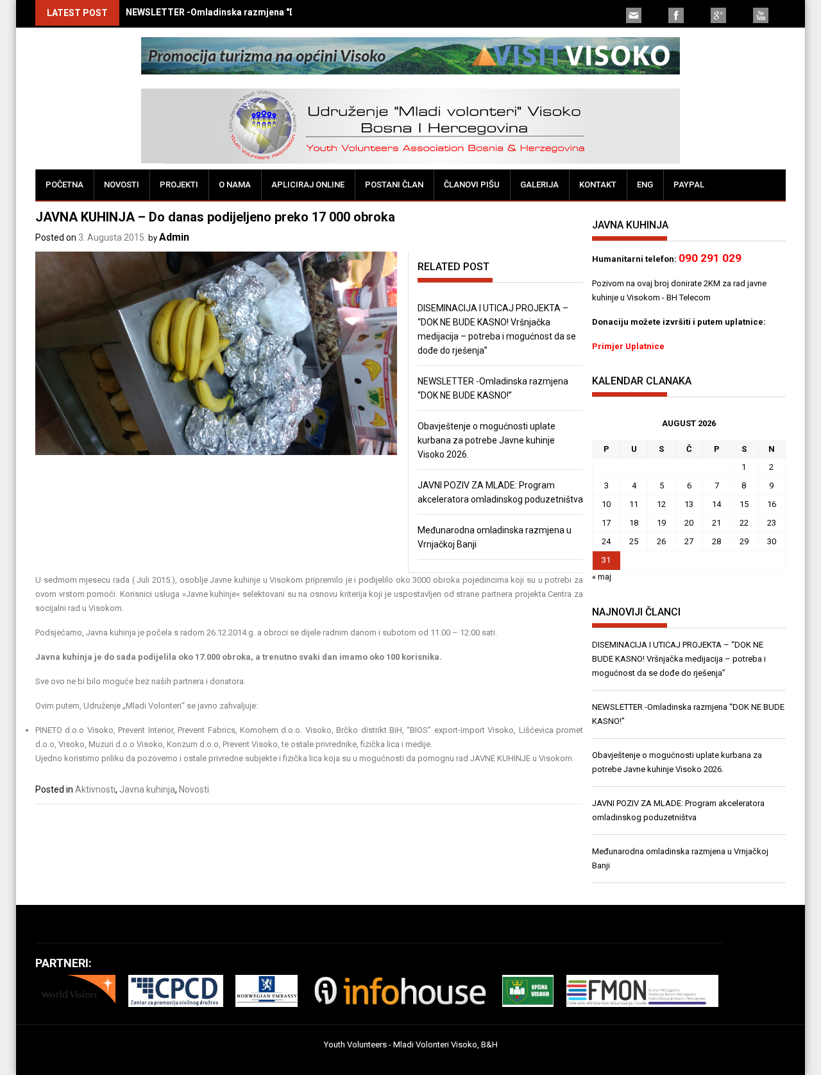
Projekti (179, 184)
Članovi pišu (472, 184)
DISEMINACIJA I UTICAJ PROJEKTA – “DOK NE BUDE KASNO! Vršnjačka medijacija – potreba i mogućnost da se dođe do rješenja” (679, 659)
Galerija (539, 184)
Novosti (121, 184)
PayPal (688, 184)
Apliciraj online (307, 184)
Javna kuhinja (147, 789)
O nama (235, 184)
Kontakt (597, 184)
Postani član (394, 184)
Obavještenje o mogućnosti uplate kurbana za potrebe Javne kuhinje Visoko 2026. (486, 440)
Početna (64, 184)
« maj (601, 576)
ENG (645, 184)
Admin (174, 237)
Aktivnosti (95, 789)
